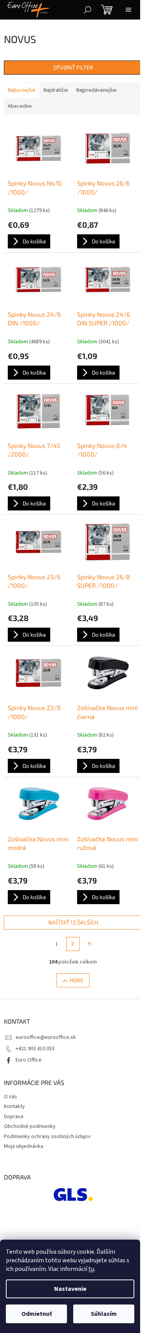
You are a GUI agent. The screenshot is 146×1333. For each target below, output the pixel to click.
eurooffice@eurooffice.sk (46, 1037)
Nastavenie (70, 1289)
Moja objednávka (23, 1146)
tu (91, 1269)
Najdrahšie (56, 90)
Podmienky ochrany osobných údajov (47, 1136)
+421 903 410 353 (35, 1049)
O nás (10, 1097)
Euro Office (29, 1060)
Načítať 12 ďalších (73, 922)
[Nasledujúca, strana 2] (73, 944)
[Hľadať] (87, 10)
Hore (76, 980)
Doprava (13, 1117)
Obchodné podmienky (30, 1126)
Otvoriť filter (73, 67)
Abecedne (20, 106)
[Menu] (128, 10)
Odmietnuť (36, 1314)
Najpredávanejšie (96, 90)
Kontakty (14, 1106)
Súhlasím (104, 1314)
